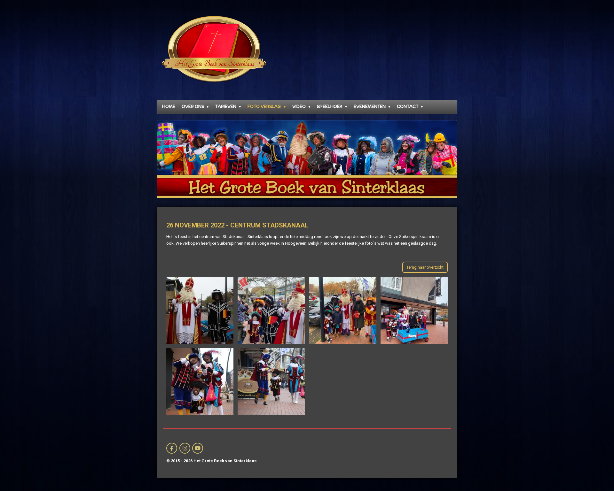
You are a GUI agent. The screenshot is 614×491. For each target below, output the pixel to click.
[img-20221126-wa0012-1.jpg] (342, 310)
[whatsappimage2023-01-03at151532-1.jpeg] (200, 310)
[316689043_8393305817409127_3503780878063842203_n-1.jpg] (271, 310)
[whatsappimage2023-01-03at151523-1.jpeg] (414, 310)
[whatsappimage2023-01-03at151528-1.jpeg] (271, 381)
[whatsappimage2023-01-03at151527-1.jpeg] (200, 381)
